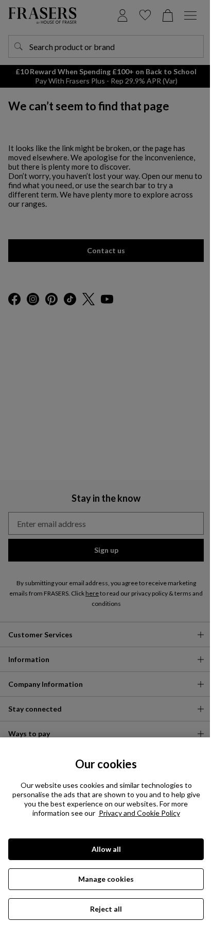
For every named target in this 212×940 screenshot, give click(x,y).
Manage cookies (106, 879)
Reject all (106, 908)
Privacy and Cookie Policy (139, 813)
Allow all (106, 849)
